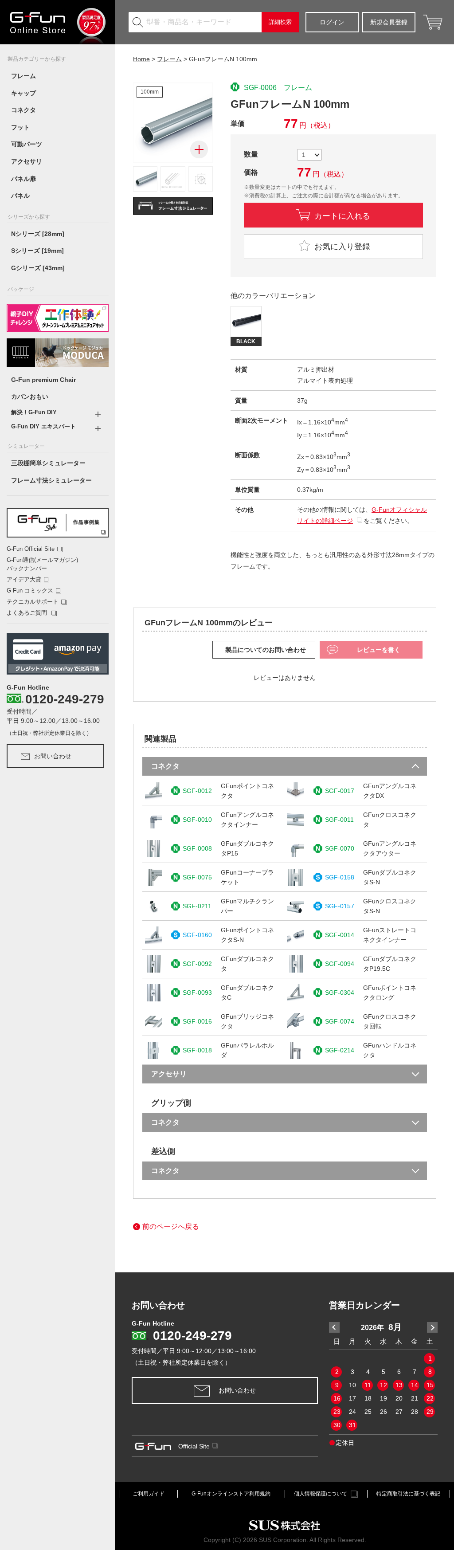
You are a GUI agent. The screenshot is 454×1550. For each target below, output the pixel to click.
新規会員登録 (388, 22)
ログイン (332, 22)
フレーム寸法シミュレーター (51, 480)
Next (432, 1327)
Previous (334, 1327)
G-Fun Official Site (31, 548)
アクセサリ (26, 161)
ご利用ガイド (148, 1494)
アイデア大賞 (24, 579)
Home (141, 59)
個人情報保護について (320, 1494)
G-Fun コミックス (30, 590)
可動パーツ (26, 144)
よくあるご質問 (28, 612)
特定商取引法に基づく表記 (408, 1494)
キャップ (23, 93)
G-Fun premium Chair (43, 379)
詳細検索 (280, 22)
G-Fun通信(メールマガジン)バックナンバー (42, 564)
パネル (20, 195)
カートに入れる (342, 215)
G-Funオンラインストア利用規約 (231, 1494)
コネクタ (23, 110)
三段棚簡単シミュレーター (48, 463)
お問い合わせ (52, 756)
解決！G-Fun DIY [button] (34, 412)
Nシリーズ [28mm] (37, 233)
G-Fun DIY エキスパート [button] (43, 426)
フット (20, 127)
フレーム (23, 75)
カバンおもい (29, 396)
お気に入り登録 (341, 246)
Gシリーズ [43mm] (38, 267)
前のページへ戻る (170, 1226)
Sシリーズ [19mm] (37, 250)
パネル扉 (23, 178)
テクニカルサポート (33, 601)
